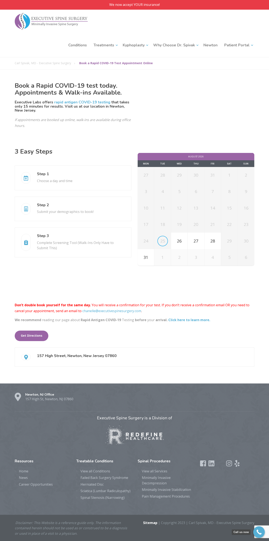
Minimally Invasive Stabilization (166, 489)
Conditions (77, 45)
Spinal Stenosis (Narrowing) (102, 497)
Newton (210, 45)
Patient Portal (236, 45)
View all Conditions (95, 471)
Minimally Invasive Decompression (156, 480)
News (23, 477)
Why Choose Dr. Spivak (174, 45)
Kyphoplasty (134, 45)
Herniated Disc (92, 484)
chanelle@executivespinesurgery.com (111, 311)
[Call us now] (259, 532)
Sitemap (150, 522)
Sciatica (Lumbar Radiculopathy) (105, 491)
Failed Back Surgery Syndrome (104, 477)
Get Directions (31, 336)
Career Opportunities (36, 484)
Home (23, 471)
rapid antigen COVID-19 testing (82, 102)
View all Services (154, 471)
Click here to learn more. (189, 320)
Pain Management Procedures (166, 496)
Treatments (104, 45)
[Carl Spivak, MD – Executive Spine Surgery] (51, 21)
